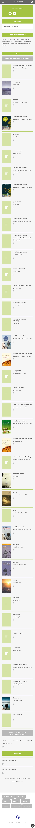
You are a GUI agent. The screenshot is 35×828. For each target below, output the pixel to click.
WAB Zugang (20, 796)
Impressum (27, 806)
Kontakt (6, 806)
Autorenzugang (8, 796)
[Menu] (3, 2)
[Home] (32, 2)
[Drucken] (10, 13)
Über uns (6, 801)
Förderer (15, 801)
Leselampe (25, 801)
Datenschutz (16, 806)
